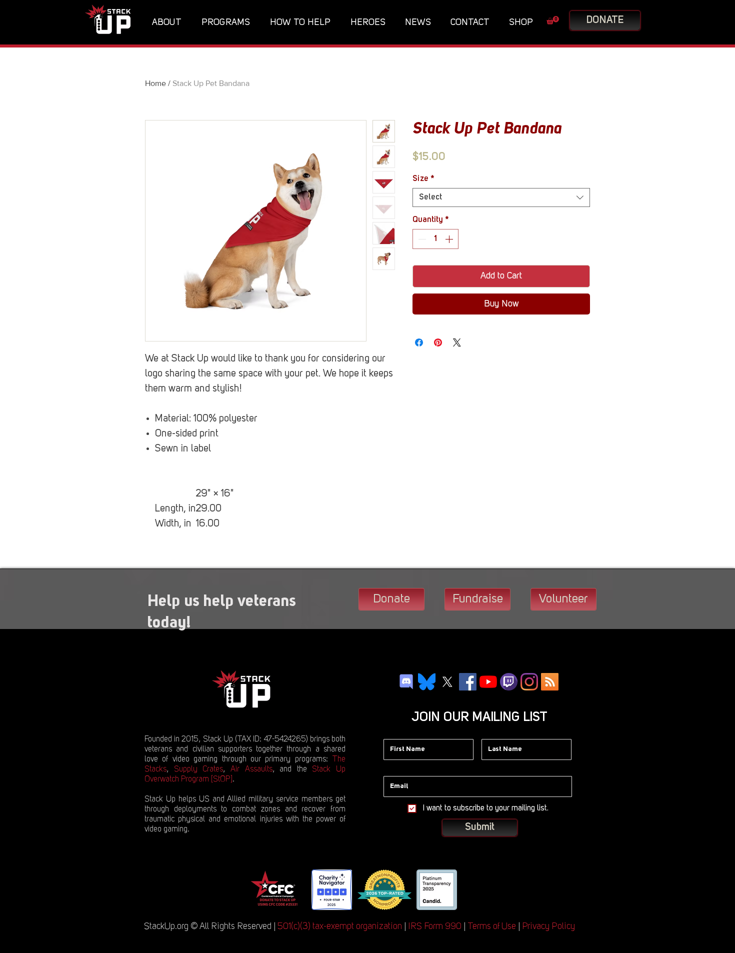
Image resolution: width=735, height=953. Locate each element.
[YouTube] (488, 681)
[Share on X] (457, 342)
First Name (401, 731)
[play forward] (472, 890)
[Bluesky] (427, 681)
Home (155, 83)
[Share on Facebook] (419, 342)
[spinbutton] (435, 239)
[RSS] (549, 681)
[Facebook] (467, 681)
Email (393, 768)
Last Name (499, 731)
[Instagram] (529, 681)
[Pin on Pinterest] (438, 342)
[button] (169, 22)
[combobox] (501, 197)
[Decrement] (421, 239)
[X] (447, 681)
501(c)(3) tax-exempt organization (340, 926)
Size (423, 179)
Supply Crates (199, 770)
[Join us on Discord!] (406, 681)
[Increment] (450, 239)
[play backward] (261, 890)
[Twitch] (509, 681)
